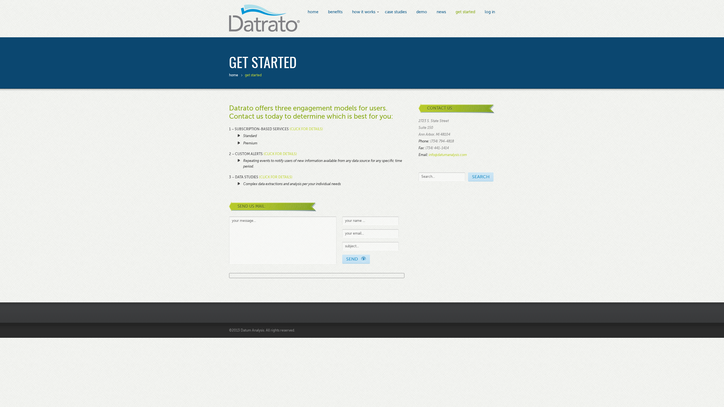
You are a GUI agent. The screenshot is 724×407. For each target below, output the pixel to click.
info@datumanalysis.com (448, 155)
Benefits (335, 12)
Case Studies (396, 12)
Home (313, 12)
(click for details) (306, 129)
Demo (421, 12)
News (441, 12)
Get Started (465, 12)
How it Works (363, 12)
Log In (490, 12)
